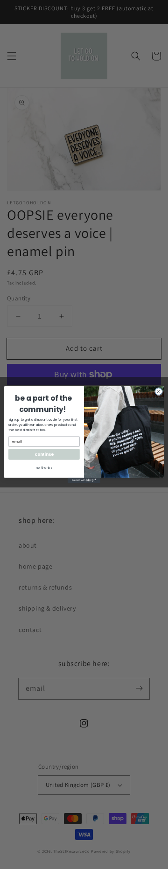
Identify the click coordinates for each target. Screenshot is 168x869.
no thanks (44, 468)
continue (44, 454)
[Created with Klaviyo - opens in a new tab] (84, 480)
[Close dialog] (158, 391)
